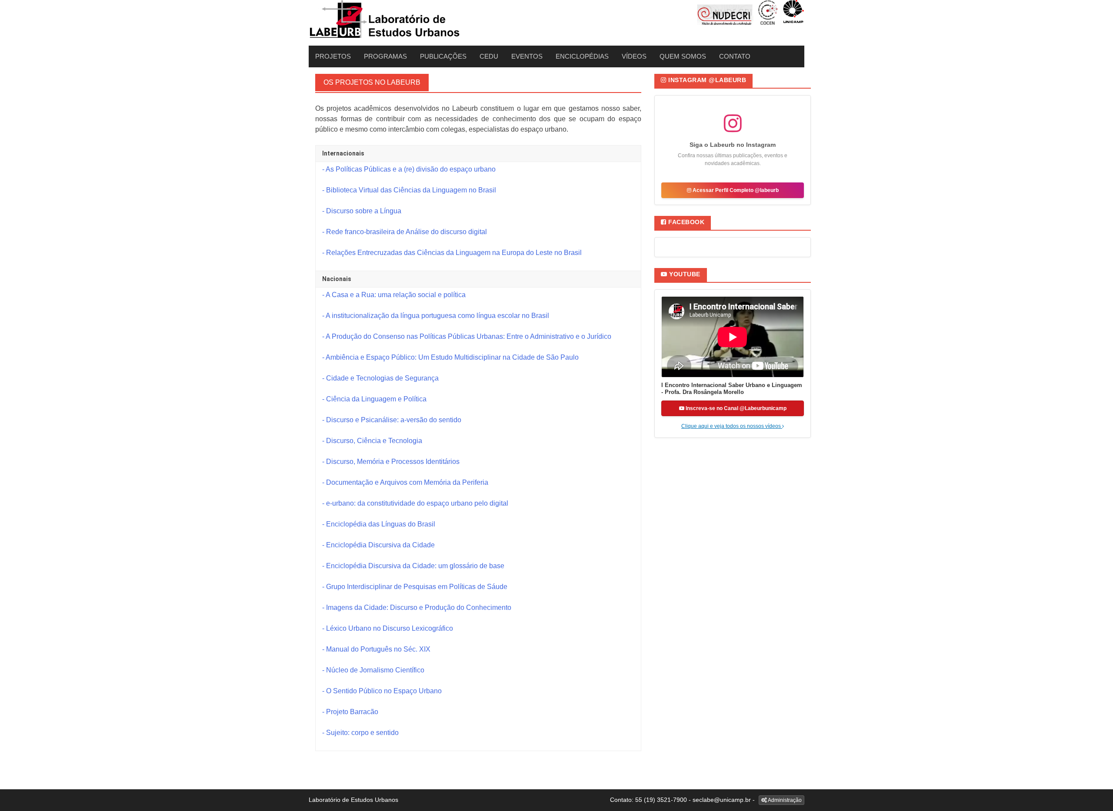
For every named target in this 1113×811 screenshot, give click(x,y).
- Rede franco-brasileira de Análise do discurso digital (404, 231)
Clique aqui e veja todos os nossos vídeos (731, 426)
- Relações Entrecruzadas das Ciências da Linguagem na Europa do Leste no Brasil (452, 252)
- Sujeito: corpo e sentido (360, 732)
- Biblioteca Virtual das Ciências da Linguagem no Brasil (409, 190)
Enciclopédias (582, 56)
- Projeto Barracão (350, 711)
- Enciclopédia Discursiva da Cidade (378, 545)
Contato (734, 56)
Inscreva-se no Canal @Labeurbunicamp (735, 408)
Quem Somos (683, 56)
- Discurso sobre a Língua (361, 211)
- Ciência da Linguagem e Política (374, 399)
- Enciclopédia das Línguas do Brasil (378, 524)
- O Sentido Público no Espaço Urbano (382, 691)
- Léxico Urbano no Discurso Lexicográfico (387, 628)
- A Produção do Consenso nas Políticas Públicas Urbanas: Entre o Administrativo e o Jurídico (466, 336)
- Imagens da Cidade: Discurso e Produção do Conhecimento (416, 607)
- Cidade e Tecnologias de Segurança (380, 378)
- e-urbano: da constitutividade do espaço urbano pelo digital (415, 503)
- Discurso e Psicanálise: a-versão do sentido (391, 420)
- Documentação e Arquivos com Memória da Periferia (405, 482)
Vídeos (634, 56)
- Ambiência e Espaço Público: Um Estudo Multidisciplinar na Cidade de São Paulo (450, 357)
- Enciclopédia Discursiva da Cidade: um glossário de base (413, 565)
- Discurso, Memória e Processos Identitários (391, 461)
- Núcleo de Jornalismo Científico (373, 670)
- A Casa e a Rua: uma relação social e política (394, 294)
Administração (784, 800)
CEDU (489, 56)
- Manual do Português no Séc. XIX (376, 649)
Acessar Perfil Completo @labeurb (735, 190)
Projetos (333, 56)
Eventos (527, 56)
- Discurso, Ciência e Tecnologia (372, 440)
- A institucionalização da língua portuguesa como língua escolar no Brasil (435, 315)
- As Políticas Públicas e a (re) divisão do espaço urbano (409, 169)
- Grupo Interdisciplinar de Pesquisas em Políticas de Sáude (414, 586)
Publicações (443, 56)
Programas (385, 56)
